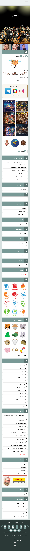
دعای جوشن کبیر (22, 243)
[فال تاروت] (22, 106)
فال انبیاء (24, 199)
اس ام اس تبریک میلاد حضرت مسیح (18, 167)
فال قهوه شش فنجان (21, 214)
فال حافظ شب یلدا (22, 470)
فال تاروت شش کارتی (21, 387)
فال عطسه (24, 494)
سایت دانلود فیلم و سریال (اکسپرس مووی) (17, 448)
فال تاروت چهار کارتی (21, 381)
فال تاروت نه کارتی (22, 390)
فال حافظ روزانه (23, 467)
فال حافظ (24, 464)
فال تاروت (24, 406)
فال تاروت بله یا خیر (22, 403)
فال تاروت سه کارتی (22, 378)
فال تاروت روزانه (22, 365)
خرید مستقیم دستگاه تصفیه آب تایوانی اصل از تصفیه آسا (15, 416)
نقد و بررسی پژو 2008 (21, 420)
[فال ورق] (9, 130)
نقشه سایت (11, 540)
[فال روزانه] (9, 106)
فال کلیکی (24, 255)
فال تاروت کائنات (22, 371)
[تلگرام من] (21, 527)
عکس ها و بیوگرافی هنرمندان (20, 516)
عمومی (18, 151)
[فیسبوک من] (17, 527)
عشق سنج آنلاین (22, 265)
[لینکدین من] (11, 530)
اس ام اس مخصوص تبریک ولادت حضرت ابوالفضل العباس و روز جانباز (16, 163)
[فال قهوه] (22, 118)
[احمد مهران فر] (24, 47)
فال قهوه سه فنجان (22, 211)
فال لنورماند (23, 510)
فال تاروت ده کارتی (22, 393)
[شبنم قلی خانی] (6, 47)
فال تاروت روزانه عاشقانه (20, 400)
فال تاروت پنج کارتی (22, 384)
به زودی (15, 15)
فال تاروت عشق (22, 396)
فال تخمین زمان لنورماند (21, 503)
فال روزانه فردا (23, 513)
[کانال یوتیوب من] (15, 530)
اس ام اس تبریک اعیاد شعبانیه (19, 177)
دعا (11, 80)
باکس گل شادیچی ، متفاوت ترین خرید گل (17, 445)
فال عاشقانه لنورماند (21, 507)
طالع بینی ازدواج (22, 233)
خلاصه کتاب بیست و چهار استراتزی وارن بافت (17, 433)
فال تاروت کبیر (23, 368)
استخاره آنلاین (23, 189)
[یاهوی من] (25, 527)
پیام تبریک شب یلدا (22, 473)
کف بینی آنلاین (23, 224)
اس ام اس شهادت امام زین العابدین (19, 180)
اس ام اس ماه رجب (22, 173)
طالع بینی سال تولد (22, 355)
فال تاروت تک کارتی (22, 374)
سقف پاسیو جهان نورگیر (21, 423)
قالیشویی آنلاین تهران (21, 439)
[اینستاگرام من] (13, 527)
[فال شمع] (9, 118)
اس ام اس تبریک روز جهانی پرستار (19, 170)
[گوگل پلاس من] (19, 530)
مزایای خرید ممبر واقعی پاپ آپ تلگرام (18, 451)
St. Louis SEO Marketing (21, 436)
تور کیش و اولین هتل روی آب (20, 442)
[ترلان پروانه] (15, 47)
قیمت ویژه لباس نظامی (21, 429)
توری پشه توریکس (22, 426)
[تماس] (9, 527)
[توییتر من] (5, 527)
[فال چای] (22, 130)
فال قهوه (24, 208)
